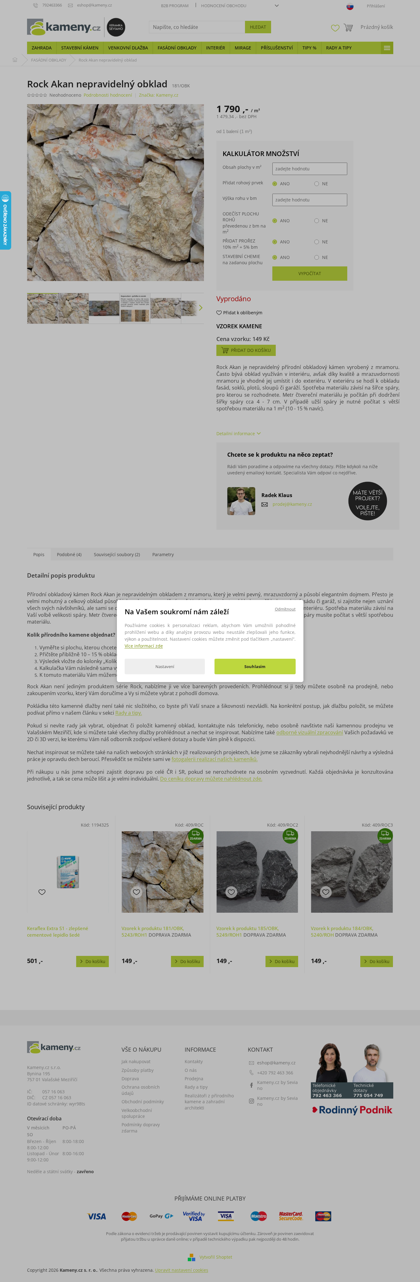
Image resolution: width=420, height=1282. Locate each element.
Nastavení (164, 666)
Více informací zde (144, 646)
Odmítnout (285, 609)
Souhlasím (254, 666)
